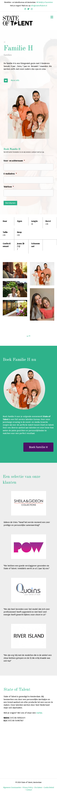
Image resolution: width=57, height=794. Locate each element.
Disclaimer (38, 787)
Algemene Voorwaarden (12, 787)
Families (8, 55)
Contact (29, 790)
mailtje (39, 713)
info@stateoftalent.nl (39, 6)
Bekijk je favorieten (45, 2)
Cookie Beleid (49, 787)
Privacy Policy (28, 787)
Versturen (10, 203)
